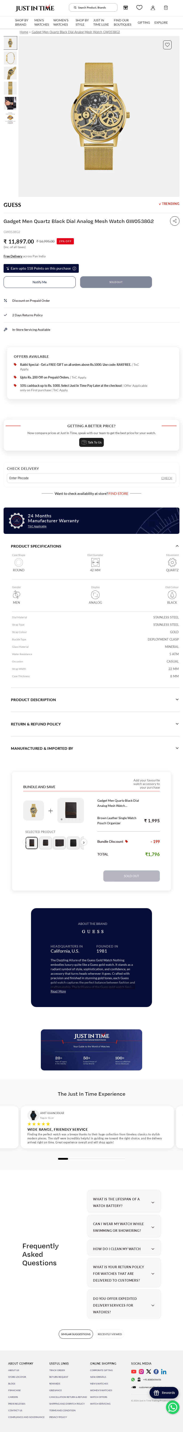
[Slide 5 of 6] (10, 103)
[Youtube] (133, 1371)
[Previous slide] (22, 116)
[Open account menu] (152, 7)
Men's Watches (99, 1383)
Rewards (54, 1383)
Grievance (55, 1390)
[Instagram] (141, 1371)
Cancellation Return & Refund (68, 1397)
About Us (13, 1370)
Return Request (58, 1377)
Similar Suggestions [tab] (75, 1334)
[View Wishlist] (139, 7)
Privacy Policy (58, 1417)
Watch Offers (98, 1397)
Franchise (14, 1390)
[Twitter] (148, 1371)
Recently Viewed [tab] (110, 1334)
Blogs (11, 1383)
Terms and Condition (62, 1410)
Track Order (57, 1370)
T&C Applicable (37, 526)
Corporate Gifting (101, 1370)
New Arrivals (98, 1377)
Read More (58, 991)
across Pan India (25, 256)
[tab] (31, 843)
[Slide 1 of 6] (10, 43)
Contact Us (15, 1410)
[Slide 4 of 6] (10, 88)
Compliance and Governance (26, 1417)
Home (24, 32)
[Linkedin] (163, 1371)
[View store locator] (125, 7)
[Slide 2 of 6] (10, 58)
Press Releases (16, 1403)
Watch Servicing (100, 1403)
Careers (13, 1397)
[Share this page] (174, 221)
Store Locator (17, 1377)
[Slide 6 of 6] (10, 118)
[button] (167, 44)
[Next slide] (175, 116)
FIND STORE (118, 493)
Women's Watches (101, 1390)
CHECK (166, 478)
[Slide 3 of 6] (10, 73)
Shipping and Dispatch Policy (67, 1403)
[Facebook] (156, 1371)
